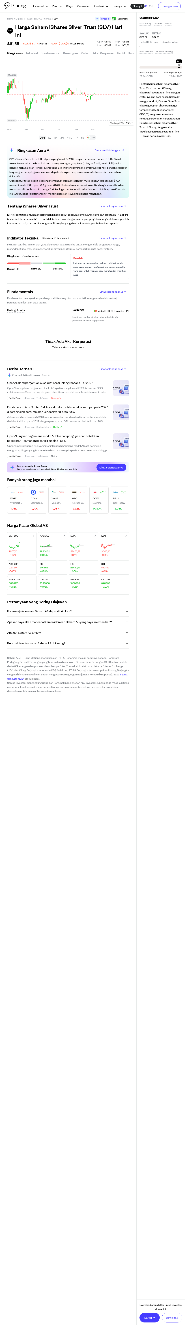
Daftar (148, 1317)
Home (10, 18)
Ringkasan (15, 53)
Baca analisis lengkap (108, 150)
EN (150, 6)
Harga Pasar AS (34, 18)
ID (146, 6)
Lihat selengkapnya (111, 206)
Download (172, 1317)
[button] (97, 18)
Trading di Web (169, 6)
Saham (47, 18)
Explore (19, 18)
